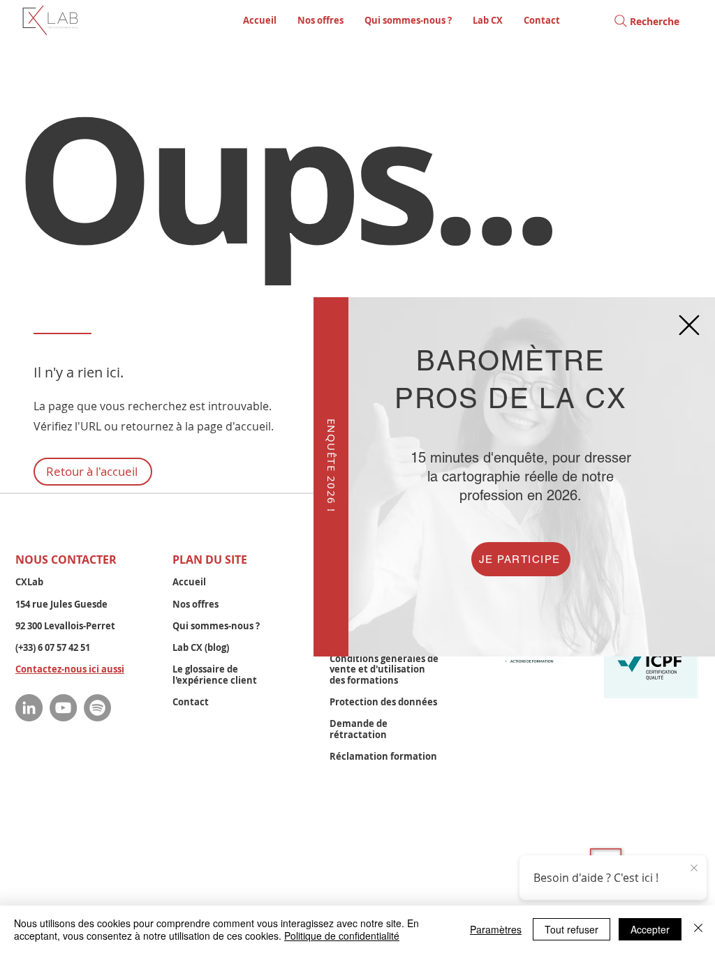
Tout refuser (571, 929)
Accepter (650, 929)
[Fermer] (698, 929)
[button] (689, 325)
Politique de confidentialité (341, 936)
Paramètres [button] (496, 929)
